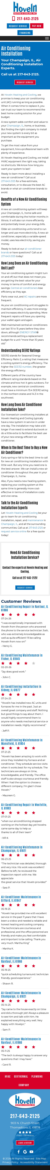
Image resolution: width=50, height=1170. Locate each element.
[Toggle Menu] (47, 38)
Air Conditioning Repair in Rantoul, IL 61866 (24, 608)
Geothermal (21, 1076)
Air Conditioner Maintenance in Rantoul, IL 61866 (21, 959)
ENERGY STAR (28, 332)
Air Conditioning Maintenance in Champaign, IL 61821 (22, 848)
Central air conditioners (24, 288)
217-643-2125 (28, 74)
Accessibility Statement (34, 1162)
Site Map (41, 1158)
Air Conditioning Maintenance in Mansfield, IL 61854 (22, 741)
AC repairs (30, 296)
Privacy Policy (10, 1162)
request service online (14, 531)
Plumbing (37, 1076)
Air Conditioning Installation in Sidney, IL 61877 (21, 688)
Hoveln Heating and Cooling (20, 94)
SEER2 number (23, 366)
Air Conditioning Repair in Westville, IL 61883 (24, 806)
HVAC (8, 1076)
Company (24, 1084)
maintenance (35, 520)
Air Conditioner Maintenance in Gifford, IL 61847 (21, 898)
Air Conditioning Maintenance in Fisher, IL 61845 (22, 656)
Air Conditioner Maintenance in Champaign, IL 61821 (21, 994)
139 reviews (29, 1135)
